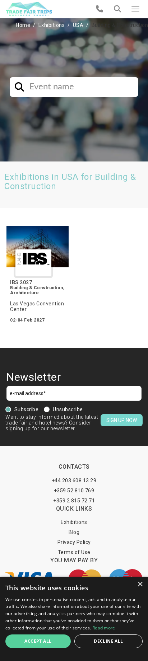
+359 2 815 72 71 (74, 500)
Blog (74, 532)
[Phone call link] (99, 9)
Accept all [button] (37, 641)
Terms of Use (74, 552)
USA (78, 25)
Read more (103, 628)
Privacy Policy (74, 542)
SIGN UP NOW (121, 420)
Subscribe (26, 409)
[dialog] (74, 619)
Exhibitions (51, 25)
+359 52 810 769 (74, 490)
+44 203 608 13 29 (74, 480)
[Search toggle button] (117, 9)
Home (23, 25)
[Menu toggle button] (135, 9)
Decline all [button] (108, 641)
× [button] (140, 584)
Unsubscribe (68, 409)
